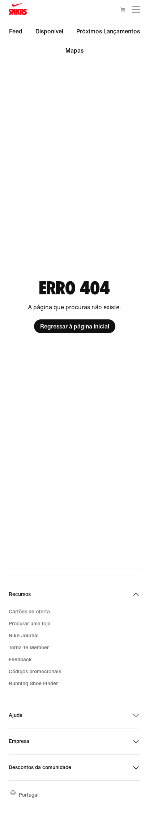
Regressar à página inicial (74, 326)
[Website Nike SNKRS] (18, 10)
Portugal (29, 794)
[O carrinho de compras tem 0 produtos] (123, 11)
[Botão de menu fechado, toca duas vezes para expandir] (136, 11)
